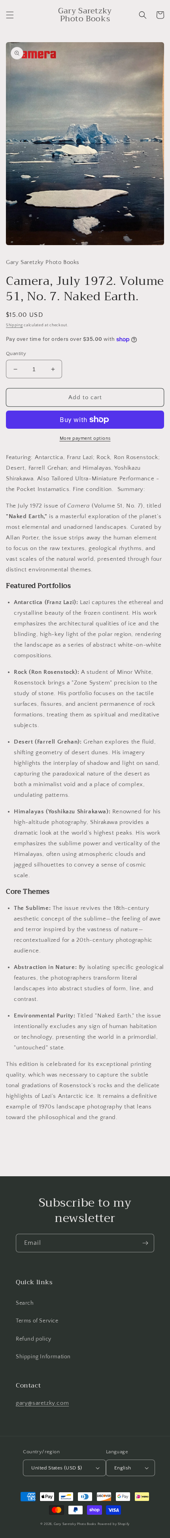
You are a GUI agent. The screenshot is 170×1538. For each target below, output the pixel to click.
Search (25, 1303)
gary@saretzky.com (42, 1403)
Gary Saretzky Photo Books (75, 1524)
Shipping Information (43, 1357)
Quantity (16, 353)
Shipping (14, 325)
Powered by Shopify (114, 1524)
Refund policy (33, 1339)
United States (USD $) (56, 1468)
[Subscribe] (145, 1243)
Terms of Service (37, 1321)
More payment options (85, 438)
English (122, 1468)
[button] (10, 15)
